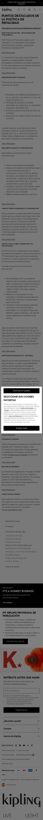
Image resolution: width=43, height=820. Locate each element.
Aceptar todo (21, 428)
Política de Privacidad (27, 408)
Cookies (6, 410)
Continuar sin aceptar (21, 391)
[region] (21, 410)
